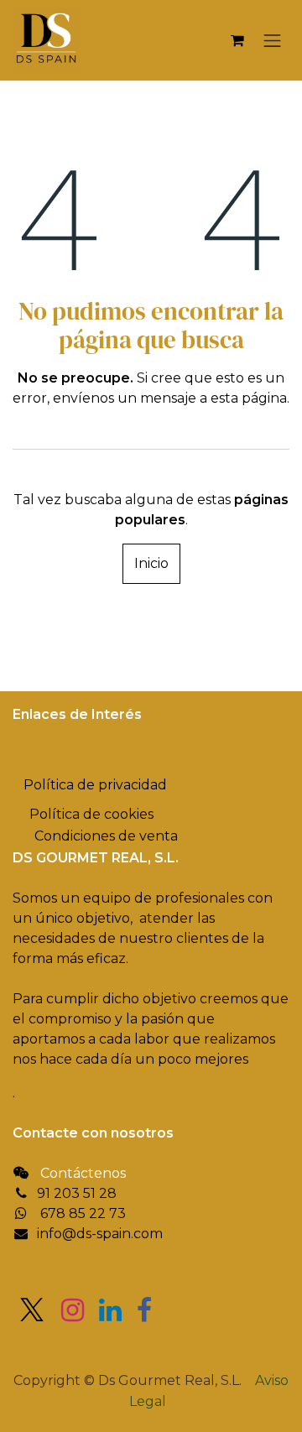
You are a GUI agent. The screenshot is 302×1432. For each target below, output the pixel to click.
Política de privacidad (95, 785)
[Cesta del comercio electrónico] (237, 40)
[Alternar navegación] (272, 40)
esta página (249, 398)
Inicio (151, 563)
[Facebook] (144, 1310)
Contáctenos (83, 1173)
